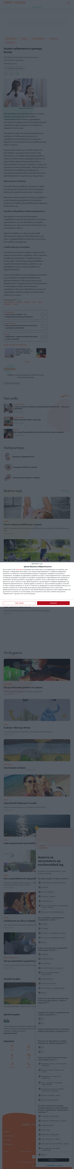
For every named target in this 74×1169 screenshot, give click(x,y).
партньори (19, 569)
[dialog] (37, 584)
